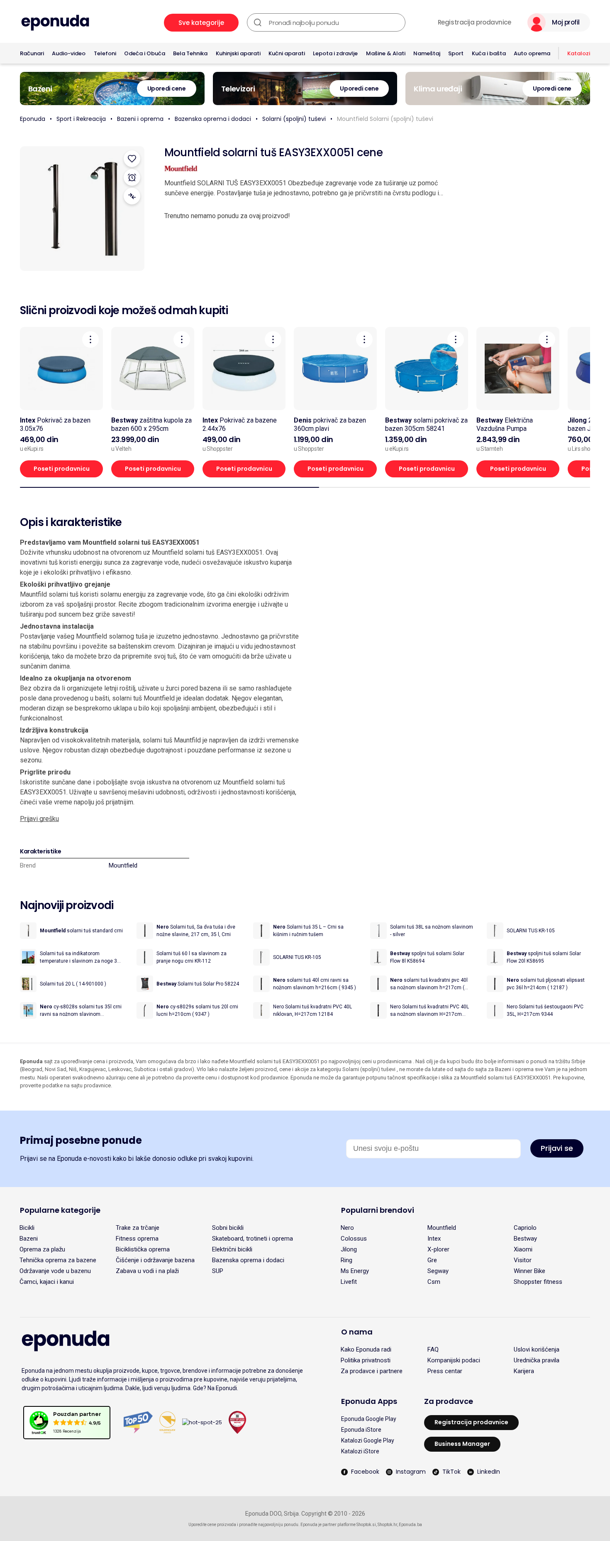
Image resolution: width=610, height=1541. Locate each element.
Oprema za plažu (42, 1249)
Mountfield (123, 865)
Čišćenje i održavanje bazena (155, 1260)
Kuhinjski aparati (238, 53)
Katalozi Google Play (367, 1440)
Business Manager (462, 1444)
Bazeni (29, 1238)
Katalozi (578, 53)
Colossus (354, 1238)
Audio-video (68, 53)
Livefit (349, 1281)
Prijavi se (557, 1148)
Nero (347, 1227)
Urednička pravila (536, 1360)
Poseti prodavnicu (62, 469)
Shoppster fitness (538, 1281)
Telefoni (105, 53)
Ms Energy (355, 1271)
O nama (357, 1332)
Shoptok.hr (387, 1524)
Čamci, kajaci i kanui (47, 1281)
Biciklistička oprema (143, 1249)
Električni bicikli (232, 1249)
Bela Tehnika (190, 53)
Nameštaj (426, 53)
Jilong (349, 1249)
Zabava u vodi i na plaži (147, 1271)
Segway (438, 1271)
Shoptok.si (366, 1524)
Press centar (444, 1371)
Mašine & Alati (385, 53)
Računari (32, 53)
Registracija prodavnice (474, 22)
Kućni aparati (286, 53)
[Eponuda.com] (55, 22)
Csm (433, 1281)
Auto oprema (532, 53)
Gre (432, 1260)
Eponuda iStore (361, 1429)
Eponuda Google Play (368, 1419)
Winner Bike (529, 1271)
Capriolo (525, 1227)
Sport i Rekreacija (81, 119)
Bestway (525, 1238)
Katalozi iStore (360, 1451)
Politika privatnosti (365, 1360)
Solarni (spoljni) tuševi (294, 119)
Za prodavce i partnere (372, 1371)
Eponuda (32, 119)
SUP (217, 1271)
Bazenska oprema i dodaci (213, 119)
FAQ (433, 1349)
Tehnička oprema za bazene (58, 1260)
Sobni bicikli (228, 1227)
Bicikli (27, 1227)
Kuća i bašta (489, 53)
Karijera (524, 1371)
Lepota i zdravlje (335, 53)
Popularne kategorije (60, 1210)
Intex (434, 1238)
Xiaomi (523, 1249)
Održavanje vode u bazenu (55, 1271)
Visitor (523, 1260)
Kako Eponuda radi (366, 1349)
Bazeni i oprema (140, 119)
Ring (346, 1260)
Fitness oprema (137, 1238)
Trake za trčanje (137, 1227)
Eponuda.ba (410, 1524)
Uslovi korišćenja (536, 1349)
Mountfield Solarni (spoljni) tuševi (385, 119)
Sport (456, 53)
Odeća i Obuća (144, 53)
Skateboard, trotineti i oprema (252, 1238)
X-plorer (438, 1249)
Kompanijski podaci (453, 1360)
